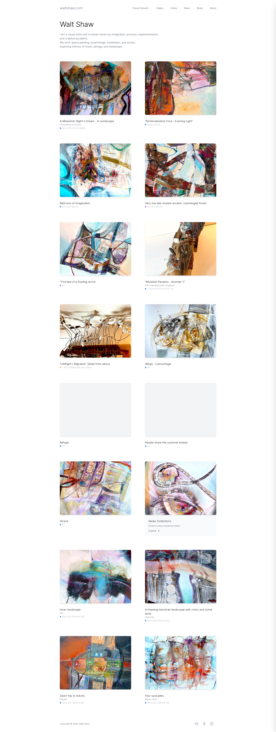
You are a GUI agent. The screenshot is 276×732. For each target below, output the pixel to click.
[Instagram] (211, 724)
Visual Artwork (141, 8)
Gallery (160, 8)
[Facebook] (204, 724)
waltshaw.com (71, 8)
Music (200, 8)
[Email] (196, 724)
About (213, 8)
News (187, 8)
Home (174, 8)
